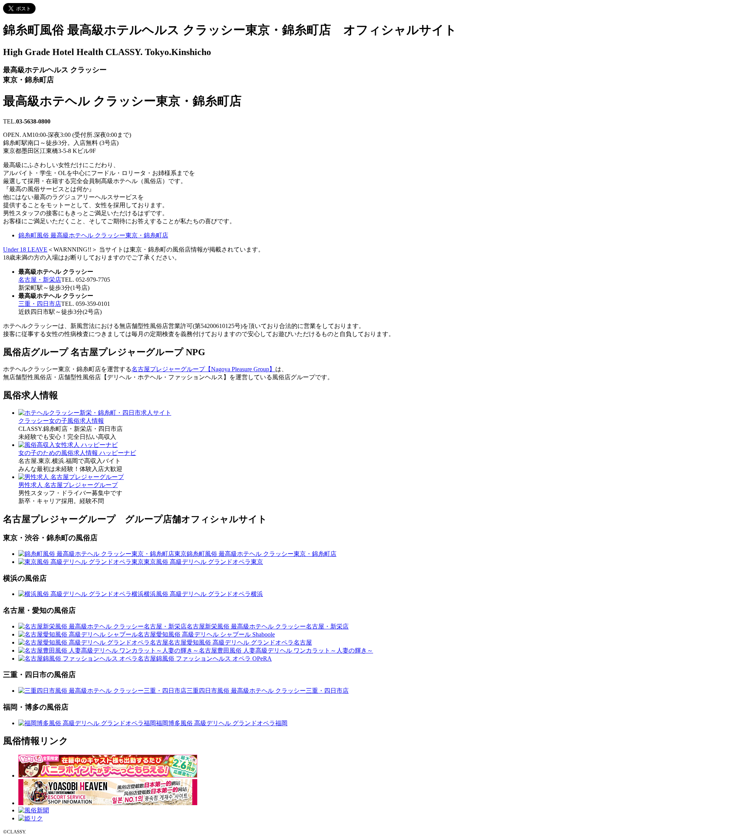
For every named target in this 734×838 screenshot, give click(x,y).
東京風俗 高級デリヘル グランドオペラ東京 (203, 562)
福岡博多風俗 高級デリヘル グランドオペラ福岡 (221, 723)
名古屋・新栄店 (39, 279)
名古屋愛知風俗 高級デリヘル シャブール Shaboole (206, 634)
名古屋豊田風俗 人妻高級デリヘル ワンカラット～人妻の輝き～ (286, 650)
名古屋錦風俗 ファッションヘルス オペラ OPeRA (205, 658)
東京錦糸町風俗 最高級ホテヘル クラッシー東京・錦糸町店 (255, 554)
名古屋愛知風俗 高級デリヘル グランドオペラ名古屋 (240, 642)
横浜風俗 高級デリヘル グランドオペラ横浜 (203, 594)
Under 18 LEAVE (25, 249)
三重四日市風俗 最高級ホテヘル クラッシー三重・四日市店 (268, 690)
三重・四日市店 (39, 303)
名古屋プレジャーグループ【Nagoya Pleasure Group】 (203, 369)
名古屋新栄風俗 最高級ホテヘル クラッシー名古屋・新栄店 (268, 626)
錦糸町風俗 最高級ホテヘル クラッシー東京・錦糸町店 (93, 235)
